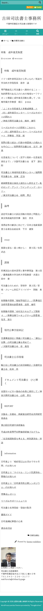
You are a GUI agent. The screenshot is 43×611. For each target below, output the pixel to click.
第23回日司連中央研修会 (13, 425)
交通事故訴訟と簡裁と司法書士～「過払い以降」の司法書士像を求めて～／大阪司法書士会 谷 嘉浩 (21, 342)
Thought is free (36, 605)
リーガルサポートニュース (14, 501)
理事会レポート (8, 494)
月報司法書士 (19, 40)
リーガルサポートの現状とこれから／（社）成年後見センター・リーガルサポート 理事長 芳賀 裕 (21, 131)
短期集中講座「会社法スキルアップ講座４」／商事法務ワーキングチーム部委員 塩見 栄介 (21, 315)
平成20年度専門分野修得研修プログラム (20, 432)
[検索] (40, 2)
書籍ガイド (6, 514)
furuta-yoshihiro (34, 542)
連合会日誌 (6, 528)
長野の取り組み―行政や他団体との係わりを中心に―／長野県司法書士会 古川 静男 (21, 146)
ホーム (6, 40)
